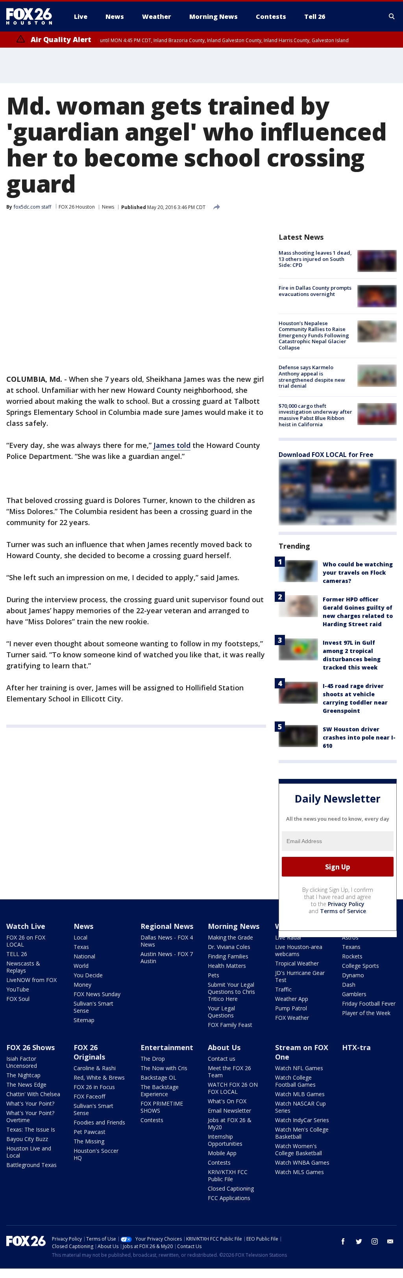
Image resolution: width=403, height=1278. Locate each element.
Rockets (352, 956)
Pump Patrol (291, 1008)
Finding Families (228, 956)
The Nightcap (23, 1075)
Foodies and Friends (99, 1122)
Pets (213, 975)
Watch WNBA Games (302, 1162)
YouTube (17, 989)
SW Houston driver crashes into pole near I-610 (359, 737)
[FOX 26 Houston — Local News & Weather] (32, 16)
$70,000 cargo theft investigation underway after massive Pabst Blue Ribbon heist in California (315, 415)
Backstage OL (158, 1077)
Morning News (233, 926)
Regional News (166, 926)
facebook (343, 1241)
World (81, 965)
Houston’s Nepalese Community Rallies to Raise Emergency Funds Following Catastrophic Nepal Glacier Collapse (314, 335)
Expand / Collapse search (392, 16)
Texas (81, 947)
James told (171, 445)
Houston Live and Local (28, 1152)
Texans (351, 947)
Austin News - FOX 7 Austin (166, 957)
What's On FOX (227, 1101)
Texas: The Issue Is (30, 1129)
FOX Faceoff (89, 1096)
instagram (374, 1241)
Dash (348, 984)
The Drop (152, 1058)
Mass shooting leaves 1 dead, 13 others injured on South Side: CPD (315, 258)
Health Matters (227, 965)
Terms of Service (343, 911)
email (390, 1241)
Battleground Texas (31, 1165)
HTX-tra (356, 1047)
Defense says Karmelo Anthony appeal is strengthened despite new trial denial (312, 376)
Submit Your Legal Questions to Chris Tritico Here (231, 991)
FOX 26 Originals (89, 1052)
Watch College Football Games (295, 1081)
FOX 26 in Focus (94, 1087)
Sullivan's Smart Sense (93, 1007)
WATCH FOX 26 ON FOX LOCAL (233, 1088)
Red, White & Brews (99, 1077)
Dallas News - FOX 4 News (166, 941)
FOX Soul (18, 998)
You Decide (88, 975)
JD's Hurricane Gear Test (300, 976)
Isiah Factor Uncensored (21, 1062)
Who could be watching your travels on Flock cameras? (358, 572)
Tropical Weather (297, 963)
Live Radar (288, 937)
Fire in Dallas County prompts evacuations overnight (315, 291)
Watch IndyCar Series (302, 1120)
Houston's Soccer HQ (96, 1154)
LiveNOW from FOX (31, 980)
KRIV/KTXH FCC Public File (228, 1175)
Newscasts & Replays (23, 967)
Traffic (283, 989)
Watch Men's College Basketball (302, 1133)
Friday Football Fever (369, 1003)
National (84, 956)
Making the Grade (230, 937)
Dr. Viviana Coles (229, 947)
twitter (359, 1241)
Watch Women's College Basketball (298, 1149)
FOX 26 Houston (77, 206)
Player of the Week (366, 1013)
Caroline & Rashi (95, 1068)
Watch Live (25, 926)
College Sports (360, 965)
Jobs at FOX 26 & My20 (229, 1123)
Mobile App (222, 1153)
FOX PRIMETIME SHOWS (161, 1107)
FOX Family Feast (230, 1024)
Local (80, 937)
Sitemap (84, 1020)
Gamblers (354, 994)
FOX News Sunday (97, 994)
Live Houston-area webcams (298, 950)
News (108, 206)
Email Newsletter (229, 1110)
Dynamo (353, 975)
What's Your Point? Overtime (30, 1116)
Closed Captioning (231, 1188)
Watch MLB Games (300, 1094)
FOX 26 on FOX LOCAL (25, 941)
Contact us (221, 1058)
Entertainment (166, 1047)
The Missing (89, 1141)
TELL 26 (16, 954)
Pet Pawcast (89, 1132)
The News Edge (26, 1084)
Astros (350, 937)
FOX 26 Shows (30, 1047)
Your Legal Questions (221, 1011)
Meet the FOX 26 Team (229, 1071)
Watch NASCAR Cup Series (300, 1107)
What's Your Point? (30, 1103)
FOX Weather (292, 1017)
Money (82, 984)
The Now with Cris (163, 1068)
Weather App (291, 998)
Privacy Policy (346, 904)
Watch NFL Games (299, 1068)
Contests (151, 1120)
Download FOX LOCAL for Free (326, 454)
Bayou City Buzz (27, 1139)
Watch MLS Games (299, 1172)
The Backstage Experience (159, 1090)
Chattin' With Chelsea (33, 1094)
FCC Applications (229, 1198)
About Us (224, 1047)
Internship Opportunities (225, 1140)
